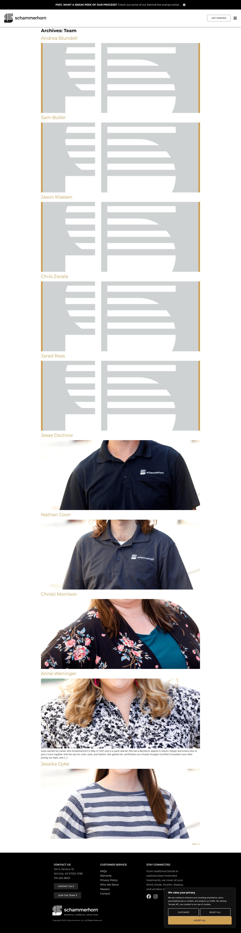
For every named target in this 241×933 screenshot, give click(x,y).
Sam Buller (53, 117)
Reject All (215, 912)
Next (196, 844)
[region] (199, 907)
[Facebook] (148, 896)
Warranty (106, 875)
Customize (183, 912)
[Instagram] (155, 896)
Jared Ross (53, 356)
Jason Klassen (56, 197)
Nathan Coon (56, 514)
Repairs (105, 889)
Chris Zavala (54, 276)
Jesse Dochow (57, 435)
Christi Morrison (59, 594)
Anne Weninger (58, 673)
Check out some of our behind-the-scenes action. (118, 4)
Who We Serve (109, 884)
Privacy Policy (109, 880)
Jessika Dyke (55, 764)
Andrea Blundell (59, 38)
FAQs (103, 871)
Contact (105, 893)
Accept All (200, 920)
